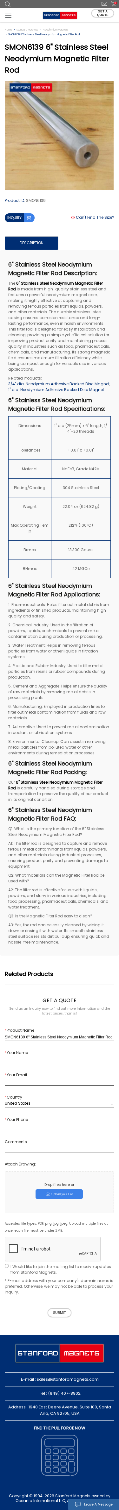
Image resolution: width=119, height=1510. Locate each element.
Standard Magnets (27, 30)
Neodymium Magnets (56, 30)
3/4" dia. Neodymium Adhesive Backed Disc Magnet (58, 384)
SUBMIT (59, 1312)
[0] (111, 3)
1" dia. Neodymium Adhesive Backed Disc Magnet (56, 389)
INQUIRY (14, 217)
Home (8, 30)
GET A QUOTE (103, 13)
